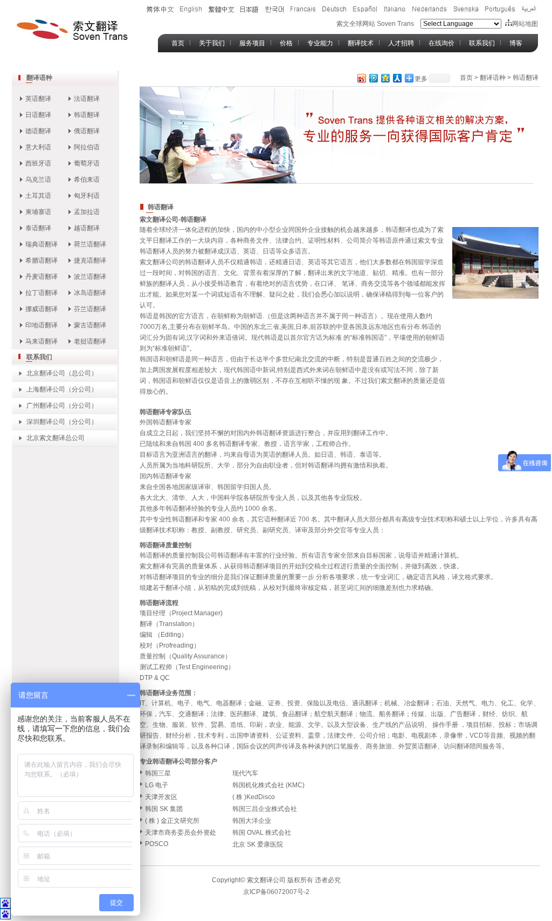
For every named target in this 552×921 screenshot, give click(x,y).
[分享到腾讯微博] (373, 78)
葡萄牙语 (87, 163)
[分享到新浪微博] (361, 78)
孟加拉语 (87, 212)
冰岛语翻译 (90, 293)
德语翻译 (38, 131)
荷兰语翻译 (90, 244)
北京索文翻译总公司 (55, 438)
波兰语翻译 (90, 276)
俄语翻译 (87, 131)
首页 (177, 43)
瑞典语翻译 (41, 244)
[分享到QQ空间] (385, 78)
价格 (286, 43)
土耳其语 (38, 196)
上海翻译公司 (45, 389)
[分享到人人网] (397, 78)
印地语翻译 (41, 325)
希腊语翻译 (41, 260)
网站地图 (525, 24)
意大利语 (38, 147)
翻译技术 (361, 43)
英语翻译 (38, 98)
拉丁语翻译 (41, 293)
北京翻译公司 (45, 373)
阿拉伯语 (87, 147)
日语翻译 (38, 115)
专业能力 (320, 43)
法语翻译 (87, 98)
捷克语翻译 (90, 260)
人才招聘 (401, 43)
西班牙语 (38, 163)
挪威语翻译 (41, 309)
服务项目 (252, 43)
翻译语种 (39, 77)
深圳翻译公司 (45, 421)
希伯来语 (87, 179)
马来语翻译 (41, 341)
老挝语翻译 (90, 341)
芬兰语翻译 (90, 309)
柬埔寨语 (38, 212)
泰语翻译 (38, 228)
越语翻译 (87, 228)
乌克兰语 (38, 179)
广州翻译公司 (45, 405)
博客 (515, 43)
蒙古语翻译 (90, 325)
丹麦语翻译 (41, 276)
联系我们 (482, 43)
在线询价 (441, 43)
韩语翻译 (87, 115)
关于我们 (212, 43)
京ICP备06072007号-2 (276, 892)
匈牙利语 (87, 196)
